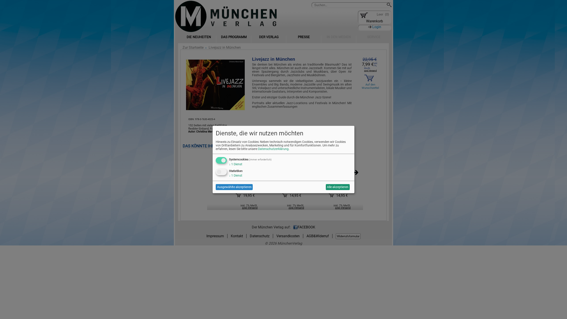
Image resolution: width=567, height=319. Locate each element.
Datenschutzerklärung (273, 149)
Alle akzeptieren (337, 187)
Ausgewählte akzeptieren (234, 187)
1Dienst (235, 164)
